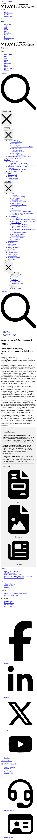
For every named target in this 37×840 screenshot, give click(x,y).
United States (8, 24)
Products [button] (7, 128)
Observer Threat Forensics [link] (18, 155)
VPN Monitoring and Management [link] (21, 211)
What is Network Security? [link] (19, 232)
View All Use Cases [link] (17, 214)
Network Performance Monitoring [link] (17, 169)
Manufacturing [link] (15, 203)
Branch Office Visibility (11, 571)
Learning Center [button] (12, 216)
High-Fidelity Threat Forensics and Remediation (18, 576)
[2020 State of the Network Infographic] (18, 519)
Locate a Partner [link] (12, 180)
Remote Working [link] (16, 206)
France (6, 36)
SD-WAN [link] (14, 208)
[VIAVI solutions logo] (18, 46)
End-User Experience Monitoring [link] (17, 163)
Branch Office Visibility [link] (18, 196)
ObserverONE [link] (15, 153)
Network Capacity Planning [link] (19, 205)
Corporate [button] (7, 261)
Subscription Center (6, 761)
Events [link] (13, 278)
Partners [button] (11, 285)
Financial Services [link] (16, 200)
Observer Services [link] (13, 254)
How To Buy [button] (8, 173)
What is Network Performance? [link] (20, 224)
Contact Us (7, 768)
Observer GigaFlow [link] (17, 148)
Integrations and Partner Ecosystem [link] (18, 166)
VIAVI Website (8, 13)
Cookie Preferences (9, 767)
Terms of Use (8, 772)
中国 (5, 26)
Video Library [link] (12, 244)
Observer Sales (8, 16)
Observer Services (9, 584)
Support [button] (7, 251)
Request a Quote (9, 601)
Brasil (6, 29)
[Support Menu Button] (1, 777)
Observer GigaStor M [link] (17, 151)
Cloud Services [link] (15, 198)
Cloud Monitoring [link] (13, 161)
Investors (6, 14)
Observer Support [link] (13, 252)
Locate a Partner (9, 606)
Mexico (6, 39)
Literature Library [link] (13, 241)
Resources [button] (8, 181)
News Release (18, 564)
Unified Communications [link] (15, 171)
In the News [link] (14, 280)
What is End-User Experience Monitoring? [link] (23, 221)
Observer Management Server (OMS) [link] (22, 147)
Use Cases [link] (14, 195)
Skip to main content (6, 1)
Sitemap (6, 770)
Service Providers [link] (16, 210)
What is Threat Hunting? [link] (18, 237)
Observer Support (9, 585)
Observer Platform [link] (16, 142)
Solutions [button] (7, 160)
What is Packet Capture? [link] (18, 236)
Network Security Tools (11, 595)
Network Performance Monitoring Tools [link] (19, 156)
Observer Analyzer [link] (16, 145)
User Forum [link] (11, 249)
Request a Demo (9, 603)
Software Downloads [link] (14, 257)
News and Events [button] (13, 273)
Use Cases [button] (11, 193)
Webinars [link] (10, 246)
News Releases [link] (15, 281)
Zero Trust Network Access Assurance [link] (22, 213)
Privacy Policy (8, 773)
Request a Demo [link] (12, 176)
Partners (14, 287)
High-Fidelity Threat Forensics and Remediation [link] (21, 165)
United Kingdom (9, 38)
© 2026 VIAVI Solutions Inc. (9, 764)
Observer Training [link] (13, 256)
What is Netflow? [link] (16, 223)
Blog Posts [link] (11, 242)
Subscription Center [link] (17, 283)
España (6, 34)
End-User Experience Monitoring (13, 574)
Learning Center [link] (16, 218)
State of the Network (10, 334)
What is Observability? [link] (17, 234)
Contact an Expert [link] (13, 178)
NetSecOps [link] (11, 168)
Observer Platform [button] (13, 140)
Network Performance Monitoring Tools (15, 593)
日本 (5, 28)
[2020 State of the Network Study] (18, 484)
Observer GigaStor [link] (16, 150)
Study (18, 502)
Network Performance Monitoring (14, 578)
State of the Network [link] (14, 247)
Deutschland (7, 33)
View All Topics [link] (16, 239)
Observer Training (9, 587)
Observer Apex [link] (15, 143)
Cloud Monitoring (9, 573)
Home (6, 331)
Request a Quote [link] (12, 175)
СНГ (5, 31)
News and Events (16, 275)
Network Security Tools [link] (14, 158)
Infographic (18, 537)
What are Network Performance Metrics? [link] (23, 219)
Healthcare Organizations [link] (18, 201)
